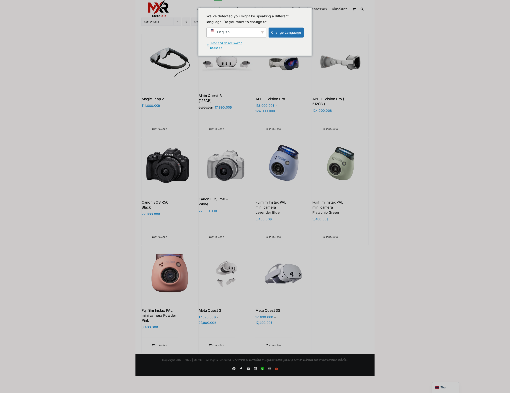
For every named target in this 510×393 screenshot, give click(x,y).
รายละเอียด (161, 128)
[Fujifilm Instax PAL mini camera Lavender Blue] (283, 166)
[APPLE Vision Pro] (283, 62)
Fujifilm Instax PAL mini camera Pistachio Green (327, 207)
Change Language (286, 32)
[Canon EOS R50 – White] (227, 164)
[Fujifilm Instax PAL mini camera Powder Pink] (170, 274)
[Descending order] (186, 22)
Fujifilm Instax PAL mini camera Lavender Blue (270, 207)
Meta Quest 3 (210, 310)
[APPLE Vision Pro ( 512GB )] (340, 62)
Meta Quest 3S (267, 310)
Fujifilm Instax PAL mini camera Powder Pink (159, 315)
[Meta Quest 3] (227, 274)
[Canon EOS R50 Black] (170, 166)
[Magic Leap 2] (170, 62)
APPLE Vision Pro (270, 99)
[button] (362, 8)
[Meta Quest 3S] (283, 274)
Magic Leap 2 (153, 99)
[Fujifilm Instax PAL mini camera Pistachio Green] (340, 166)
